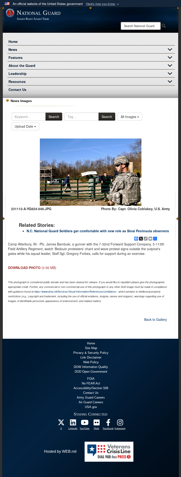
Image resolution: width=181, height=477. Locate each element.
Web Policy (91, 362)
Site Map (91, 348)
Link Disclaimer (90, 357)
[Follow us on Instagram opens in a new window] (120, 424)
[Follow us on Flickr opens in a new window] (96, 424)
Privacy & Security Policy (90, 353)
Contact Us (17, 89)
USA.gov (91, 407)
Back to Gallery (155, 319)
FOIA (91, 378)
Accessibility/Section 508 (91, 388)
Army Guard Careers (91, 397)
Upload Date (24, 126)
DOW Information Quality (91, 367)
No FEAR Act (91, 383)
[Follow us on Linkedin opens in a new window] (73, 424)
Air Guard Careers (91, 402)
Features (15, 57)
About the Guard (21, 65)
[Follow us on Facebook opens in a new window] (108, 424)
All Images (129, 116)
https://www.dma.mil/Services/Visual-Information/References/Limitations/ (75, 291)
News (12, 49)
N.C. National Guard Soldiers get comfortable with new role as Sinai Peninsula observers (98, 230)
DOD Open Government (91, 371)
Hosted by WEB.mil (60, 451)
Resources (17, 81)
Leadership (17, 73)
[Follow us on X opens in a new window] (61, 424)
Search (54, 116)
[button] (103, 3)
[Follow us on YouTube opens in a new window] (84, 424)
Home (13, 41)
